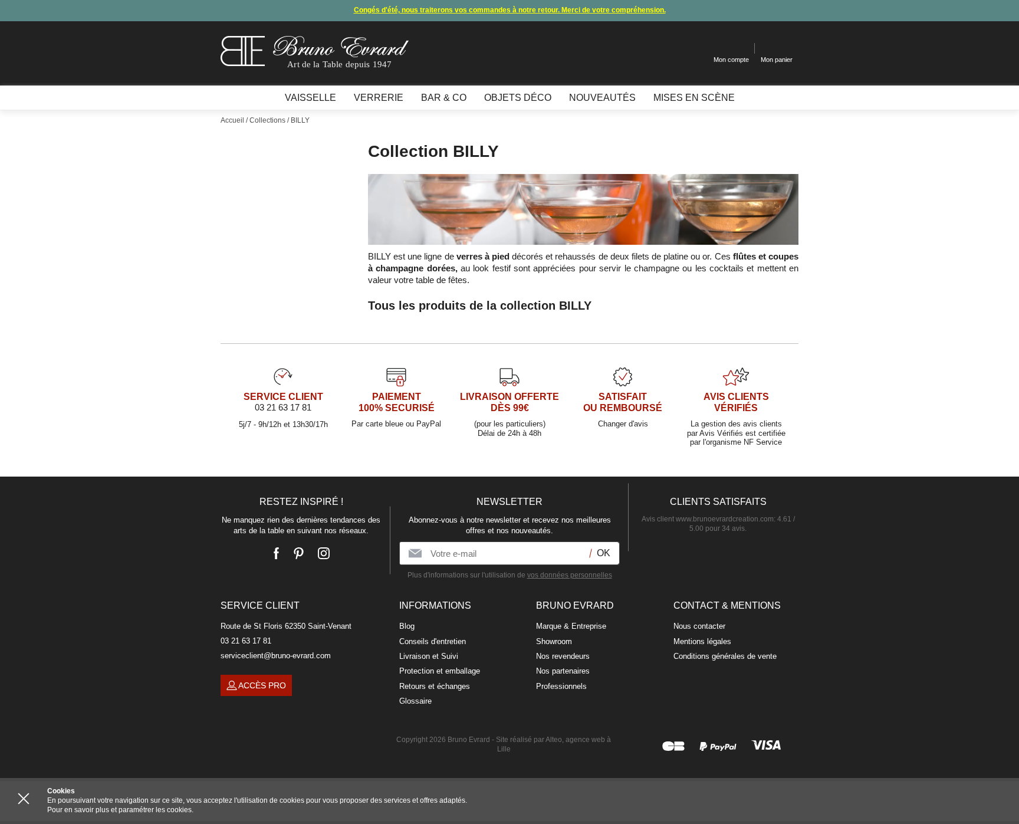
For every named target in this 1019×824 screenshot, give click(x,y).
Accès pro (262, 685)
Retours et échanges (434, 686)
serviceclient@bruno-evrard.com (276, 655)
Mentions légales (702, 641)
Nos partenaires (563, 671)
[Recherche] (695, 48)
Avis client (708, 519)
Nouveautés (602, 98)
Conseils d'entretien (432, 641)
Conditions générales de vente (725, 656)
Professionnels (561, 686)
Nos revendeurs (563, 656)
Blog (407, 626)
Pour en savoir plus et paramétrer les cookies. (120, 810)
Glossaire (415, 701)
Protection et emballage (439, 671)
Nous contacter (699, 626)
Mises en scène (694, 98)
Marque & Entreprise (571, 626)
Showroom (554, 641)
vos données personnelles (569, 575)
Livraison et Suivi (428, 656)
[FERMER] (23, 798)
